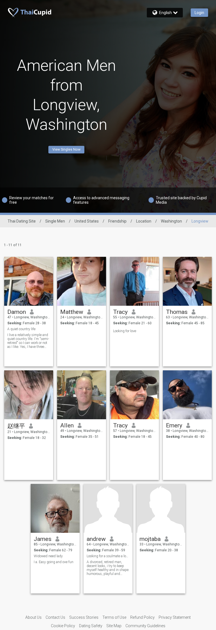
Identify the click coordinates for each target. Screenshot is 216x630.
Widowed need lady (48, 556)
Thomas (177, 312)
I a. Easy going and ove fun (53, 562)
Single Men (55, 221)
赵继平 (16, 426)
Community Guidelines (145, 626)
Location (143, 221)
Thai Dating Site (22, 221)
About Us (33, 617)
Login (199, 12)
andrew (96, 539)
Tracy (120, 312)
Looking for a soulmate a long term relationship (108, 556)
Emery (174, 425)
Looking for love (124, 331)
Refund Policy (142, 617)
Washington (171, 221)
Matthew (71, 312)
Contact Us (55, 617)
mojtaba (150, 539)
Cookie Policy (63, 626)
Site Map (114, 626)
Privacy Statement (175, 617)
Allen (67, 425)
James (42, 539)
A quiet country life (21, 329)
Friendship (117, 221)
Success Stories (83, 617)
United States (87, 221)
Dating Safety (90, 626)
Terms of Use (114, 617)
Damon (16, 312)
